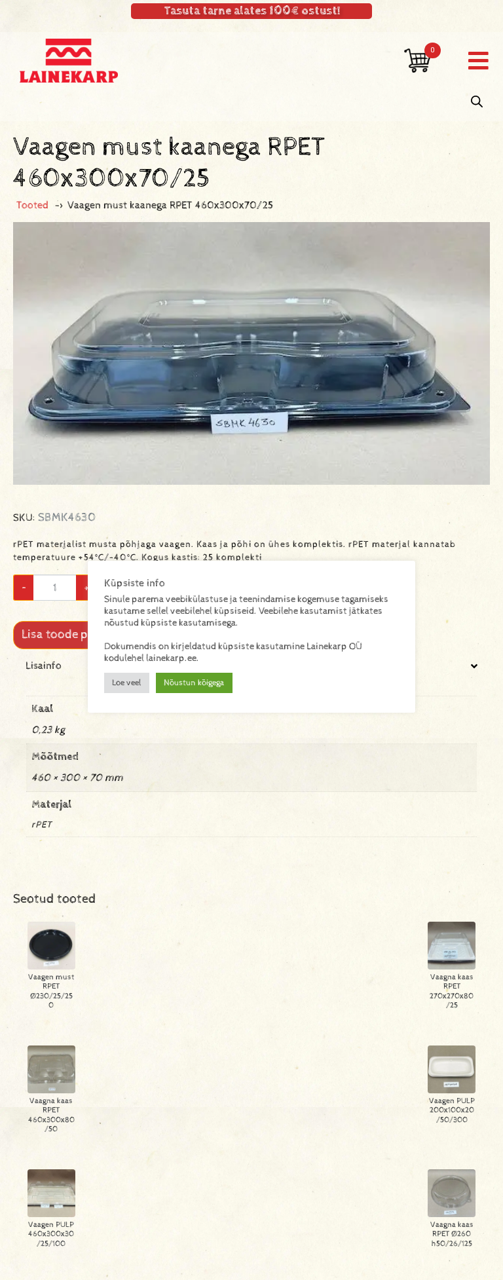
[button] (478, 60)
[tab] (251, 758)
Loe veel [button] (126, 683)
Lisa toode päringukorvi (86, 634)
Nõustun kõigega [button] (194, 683)
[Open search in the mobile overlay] (476, 102)
